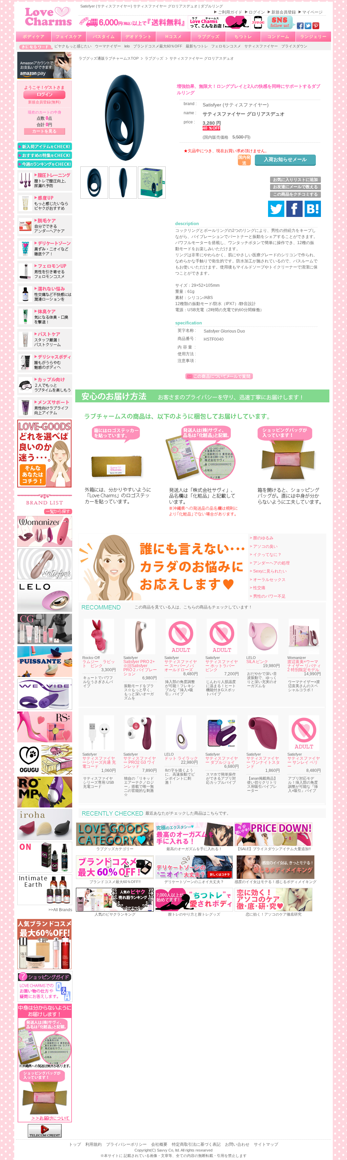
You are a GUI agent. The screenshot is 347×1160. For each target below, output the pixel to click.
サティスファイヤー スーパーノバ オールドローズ (180, 665)
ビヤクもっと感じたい (73, 46)
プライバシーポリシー (127, 1144)
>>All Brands (60, 909)
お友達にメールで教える (295, 186)
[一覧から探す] (58, 511)
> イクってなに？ (266, 554)
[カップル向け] (44, 384)
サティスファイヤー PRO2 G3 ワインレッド (139, 762)
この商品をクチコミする (295, 194)
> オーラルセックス (268, 579)
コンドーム (278, 36)
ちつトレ (243, 36)
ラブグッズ (209, 36)
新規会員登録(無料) (44, 102)
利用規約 (94, 1144)
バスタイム (104, 36)
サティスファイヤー (261, 46)
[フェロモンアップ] (44, 271)
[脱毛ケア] (44, 225)
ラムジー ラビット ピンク (98, 663)
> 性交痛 (257, 587)
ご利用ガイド (230, 12)
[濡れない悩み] (44, 293)
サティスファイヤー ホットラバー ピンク (221, 665)
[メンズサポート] (44, 407)
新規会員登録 (284, 12)
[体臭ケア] (44, 316)
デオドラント (138, 36)
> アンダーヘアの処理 (270, 563)
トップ (75, 1144)
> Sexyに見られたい (268, 571)
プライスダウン (294, 46)
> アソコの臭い (264, 546)
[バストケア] (44, 339)
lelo (127, 46)
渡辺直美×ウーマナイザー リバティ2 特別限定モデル (304, 665)
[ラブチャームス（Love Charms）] (48, 26)
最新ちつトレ (197, 46)
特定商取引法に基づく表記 (197, 1144)
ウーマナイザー (108, 46)
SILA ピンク (257, 661)
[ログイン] (44, 95)
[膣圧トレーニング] (44, 180)
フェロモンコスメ (226, 46)
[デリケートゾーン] (44, 248)
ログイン (257, 12)
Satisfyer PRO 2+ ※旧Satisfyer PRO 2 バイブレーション (141, 667)
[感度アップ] (44, 203)
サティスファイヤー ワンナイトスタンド (263, 762)
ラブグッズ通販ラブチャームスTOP (109, 58)
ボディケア (34, 36)
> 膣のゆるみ (261, 538)
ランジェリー (313, 36)
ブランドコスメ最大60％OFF (158, 46)
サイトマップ (266, 1144)
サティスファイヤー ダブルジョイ (221, 760)
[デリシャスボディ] (44, 362)
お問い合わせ (237, 1144)
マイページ (312, 12)
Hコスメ (173, 36)
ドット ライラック (181, 758)
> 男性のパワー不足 (268, 596)
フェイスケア (69, 36)
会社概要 (159, 1144)
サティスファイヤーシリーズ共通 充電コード (99, 762)
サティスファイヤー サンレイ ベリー (303, 762)
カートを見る (44, 131)
